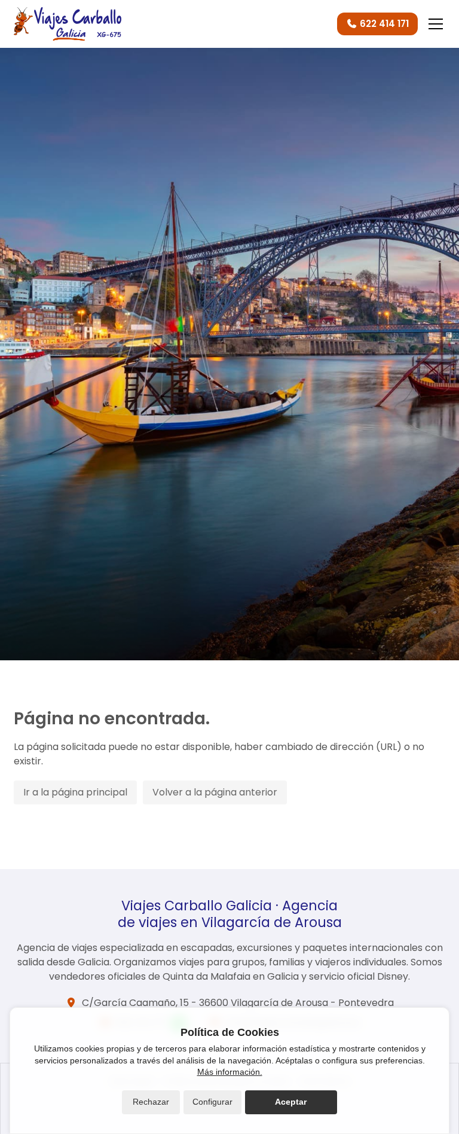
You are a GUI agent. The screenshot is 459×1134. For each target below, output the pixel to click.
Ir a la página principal (75, 792)
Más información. (229, 1072)
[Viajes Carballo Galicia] (67, 24)
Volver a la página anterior (214, 792)
